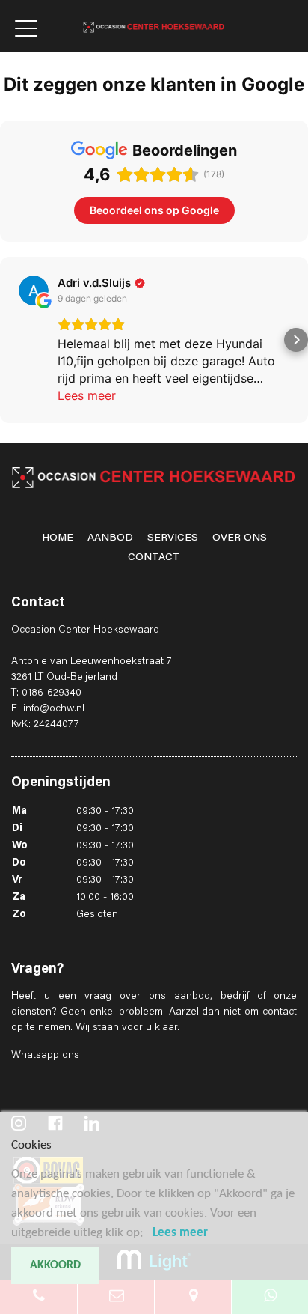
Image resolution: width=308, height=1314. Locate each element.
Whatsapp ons (45, 1055)
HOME (57, 538)
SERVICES (172, 538)
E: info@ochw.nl (47, 709)
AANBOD (110, 538)
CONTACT (154, 558)
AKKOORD (55, 1265)
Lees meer (180, 1232)
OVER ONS (239, 538)
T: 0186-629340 (46, 693)
